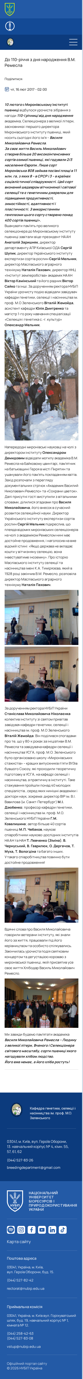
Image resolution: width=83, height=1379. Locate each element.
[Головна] (10, 9)
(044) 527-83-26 (20, 1160)
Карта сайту (19, 1241)
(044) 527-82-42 (20, 1280)
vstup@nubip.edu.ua (24, 1346)
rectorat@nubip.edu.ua (25, 1288)
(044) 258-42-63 (20, 1333)
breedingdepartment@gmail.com (33, 1167)
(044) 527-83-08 (20, 1338)
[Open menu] (73, 42)
